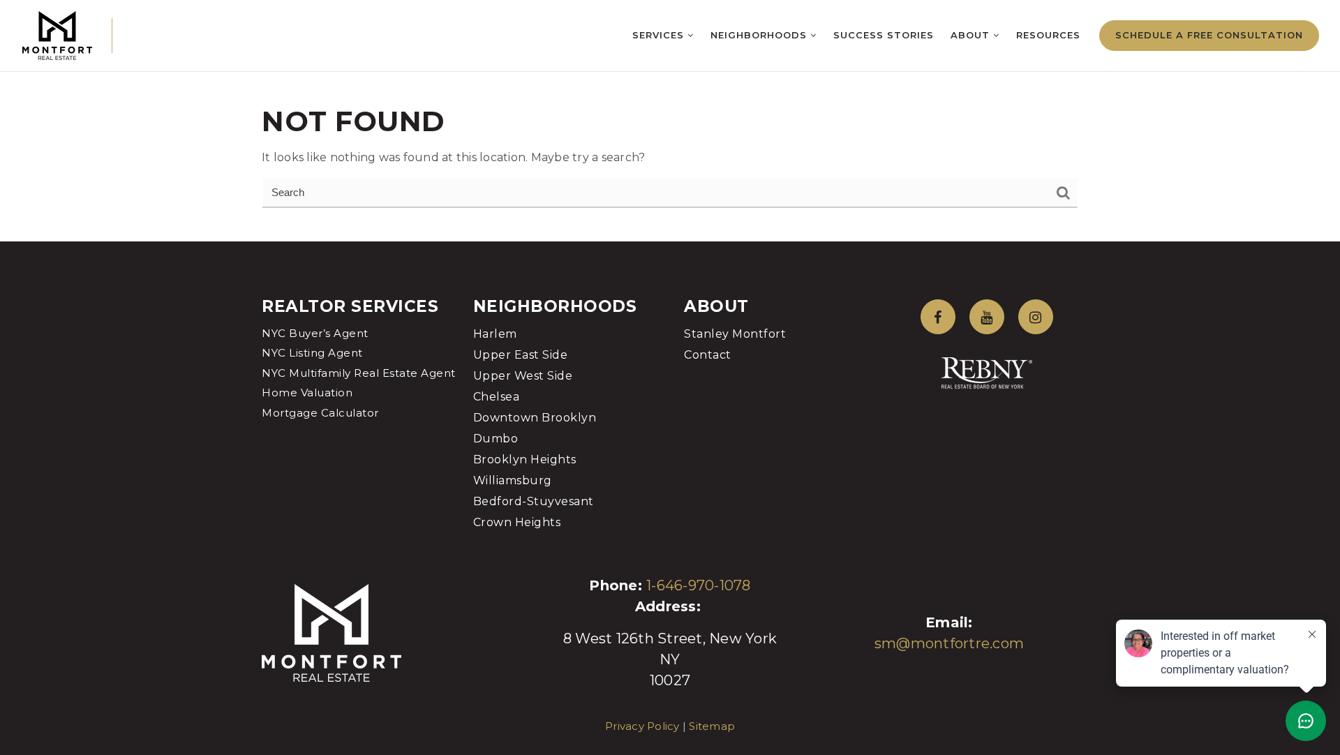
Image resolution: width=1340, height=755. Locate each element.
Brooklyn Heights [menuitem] (524, 459)
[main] (670, 120)
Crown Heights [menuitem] (517, 522)
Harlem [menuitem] (495, 334)
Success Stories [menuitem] (883, 34)
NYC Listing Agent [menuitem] (312, 352)
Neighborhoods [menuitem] (760, 34)
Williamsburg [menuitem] (512, 480)
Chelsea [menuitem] (496, 396)
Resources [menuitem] (1048, 34)
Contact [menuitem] (707, 354)
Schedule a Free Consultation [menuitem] (1209, 34)
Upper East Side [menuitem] (520, 354)
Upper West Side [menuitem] (523, 375)
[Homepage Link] (57, 34)
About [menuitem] (972, 34)
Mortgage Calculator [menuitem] (320, 412)
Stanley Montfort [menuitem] (735, 334)
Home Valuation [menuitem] (307, 392)
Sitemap (712, 726)
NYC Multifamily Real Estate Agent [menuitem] (359, 373)
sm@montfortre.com (949, 643)
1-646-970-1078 (698, 585)
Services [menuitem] (659, 34)
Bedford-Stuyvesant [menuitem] (533, 501)
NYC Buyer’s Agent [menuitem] (315, 333)
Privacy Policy (642, 726)
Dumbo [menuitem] (496, 438)
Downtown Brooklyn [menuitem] (535, 417)
